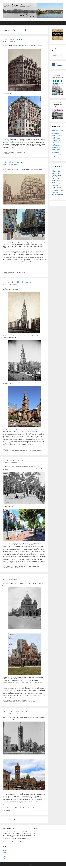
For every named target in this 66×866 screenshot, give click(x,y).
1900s (5, 447)
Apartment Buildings (11, 150)
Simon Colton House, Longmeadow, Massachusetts (57, 131)
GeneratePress (41, 864)
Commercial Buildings (24, 270)
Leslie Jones (17, 700)
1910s (5, 566)
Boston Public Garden (8, 567)
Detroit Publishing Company (21, 447)
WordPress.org (38, 837)
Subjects (21, 22)
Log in (35, 832)
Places (13, 22)
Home (2, 22)
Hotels (21, 150)
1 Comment (6, 153)
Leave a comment (8, 452)
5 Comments (6, 273)
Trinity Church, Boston (12, 577)
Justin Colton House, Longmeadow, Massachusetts (57, 137)
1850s (5, 270)
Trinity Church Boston (30, 701)
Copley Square (22, 701)
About (8, 22)
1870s (5, 150)
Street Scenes (40, 270)
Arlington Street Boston (9, 450)
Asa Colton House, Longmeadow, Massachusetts (56, 156)
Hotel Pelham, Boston (12, 162)
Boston (18, 150)
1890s (5, 807)
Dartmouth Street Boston (31, 809)
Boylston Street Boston (9, 152)
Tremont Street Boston (20, 152)
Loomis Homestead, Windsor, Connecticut (57, 183)
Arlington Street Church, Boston (17, 282)
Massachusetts (26, 150)
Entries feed (37, 834)
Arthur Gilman (28, 450)
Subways (38, 566)
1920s (5, 700)
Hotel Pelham (10, 139)
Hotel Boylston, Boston (13, 39)
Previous (5, 820)
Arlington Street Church (20, 450)
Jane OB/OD (55, 194)
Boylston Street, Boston (13, 460)
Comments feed (38, 836)
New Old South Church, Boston (16, 711)
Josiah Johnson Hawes (32, 447)
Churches (13, 447)
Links (28, 22)
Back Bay (6, 701)
